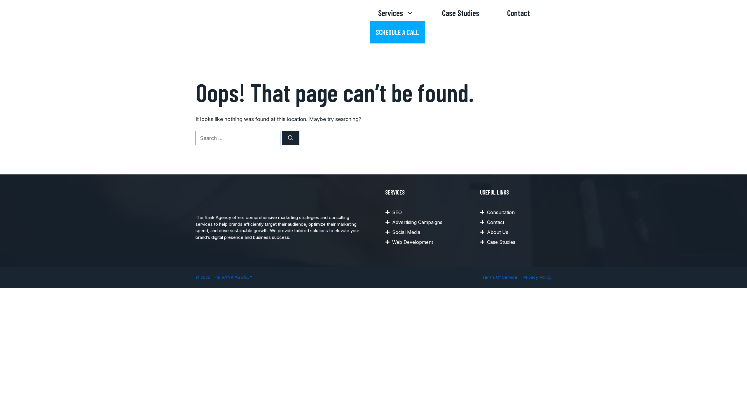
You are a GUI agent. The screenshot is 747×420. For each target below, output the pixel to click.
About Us (497, 232)
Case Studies (460, 13)
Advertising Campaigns (417, 222)
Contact (518, 13)
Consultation (501, 212)
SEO (397, 212)
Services (390, 13)
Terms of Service (499, 277)
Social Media (406, 232)
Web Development (412, 242)
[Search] (290, 138)
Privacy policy (537, 277)
